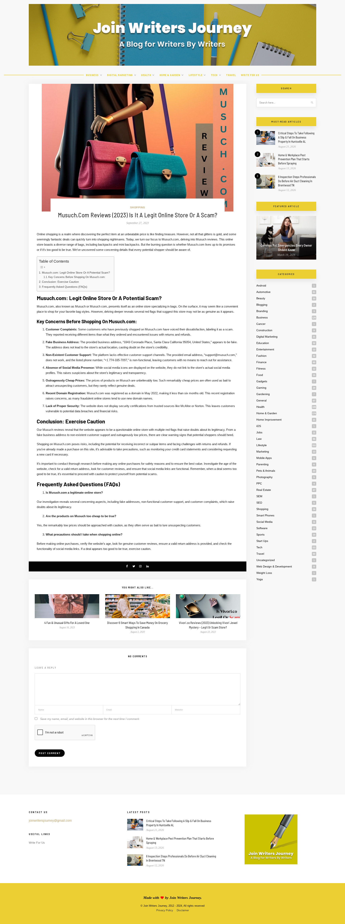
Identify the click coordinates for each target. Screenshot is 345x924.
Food (259, 375)
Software (262, 528)
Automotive (263, 292)
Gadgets (261, 381)
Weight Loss (264, 572)
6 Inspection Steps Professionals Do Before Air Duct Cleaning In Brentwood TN (297, 181)
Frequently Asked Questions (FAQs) (64, 286)
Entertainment (265, 349)
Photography (264, 477)
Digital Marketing (120, 75)
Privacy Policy (164, 910)
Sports (260, 534)
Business (92, 75)
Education (262, 343)
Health (146, 75)
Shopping (137, 207)
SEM (259, 496)
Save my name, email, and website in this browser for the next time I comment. (90, 718)
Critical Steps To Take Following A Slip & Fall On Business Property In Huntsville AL (296, 137)
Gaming (261, 387)
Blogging (261, 304)
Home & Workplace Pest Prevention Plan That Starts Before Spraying (293, 159)
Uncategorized (265, 560)
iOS (258, 426)
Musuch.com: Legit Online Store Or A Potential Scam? (76, 272)
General (261, 400)
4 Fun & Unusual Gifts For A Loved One (67, 623)
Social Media (264, 521)
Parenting (262, 464)
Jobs (259, 432)
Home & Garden (170, 75)
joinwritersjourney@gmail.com (50, 820)
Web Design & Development (274, 566)
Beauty (260, 298)
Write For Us (250, 75)
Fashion (261, 355)
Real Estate (263, 489)
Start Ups (262, 541)
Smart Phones (265, 515)
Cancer (261, 323)
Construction (264, 330)
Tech (214, 75)
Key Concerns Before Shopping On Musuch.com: (76, 277)
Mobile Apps (264, 458)
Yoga (259, 579)
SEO (259, 502)
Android (261, 285)
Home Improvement (269, 419)
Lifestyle (195, 75)
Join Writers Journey (185, 898)
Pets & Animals (265, 470)
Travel (231, 75)
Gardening (263, 394)
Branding (262, 311)
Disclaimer (183, 910)
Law (259, 438)
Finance (261, 362)
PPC (259, 483)
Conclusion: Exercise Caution (60, 281)
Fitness (261, 368)
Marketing (262, 451)
